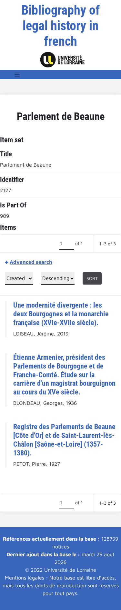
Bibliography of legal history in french (60, 26)
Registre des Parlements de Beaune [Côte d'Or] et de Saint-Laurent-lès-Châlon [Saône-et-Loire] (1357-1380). (64, 439)
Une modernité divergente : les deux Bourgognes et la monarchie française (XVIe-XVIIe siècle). (61, 314)
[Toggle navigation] (17, 74)
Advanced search (31, 262)
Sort (92, 278)
